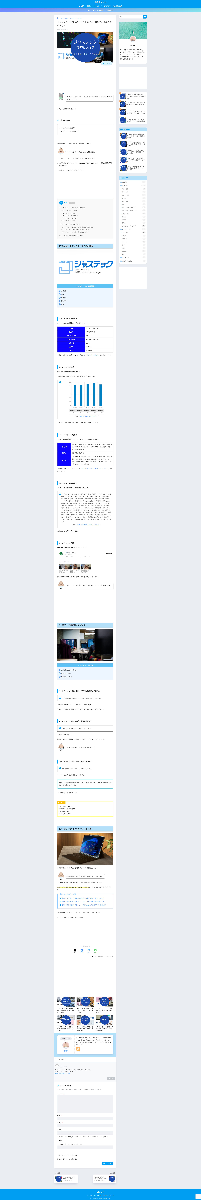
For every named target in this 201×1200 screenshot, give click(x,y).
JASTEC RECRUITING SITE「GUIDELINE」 (94, 468)
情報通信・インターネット (105, 956)
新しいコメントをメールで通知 (68, 1155)
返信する (111, 1078)
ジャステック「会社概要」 (92, 355)
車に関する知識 (117, 6)
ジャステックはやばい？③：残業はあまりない (76, 232)
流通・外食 (133, 189)
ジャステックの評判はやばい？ (70, 224)
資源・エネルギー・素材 (133, 207)
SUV (133, 254)
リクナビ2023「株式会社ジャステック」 (88, 524)
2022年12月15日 (63, 1066)
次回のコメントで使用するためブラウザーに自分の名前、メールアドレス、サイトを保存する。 (84, 1136)
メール (60, 1122)
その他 (133, 235)
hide (72, 202)
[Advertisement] (85, 79)
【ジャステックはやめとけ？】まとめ (72, 235)
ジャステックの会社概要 (69, 210)
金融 (133, 204)
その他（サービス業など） (133, 226)
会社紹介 (81, 6)
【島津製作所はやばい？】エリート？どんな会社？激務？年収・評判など (83, 905)
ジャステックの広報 (68, 220)
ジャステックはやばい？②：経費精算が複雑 (75, 229)
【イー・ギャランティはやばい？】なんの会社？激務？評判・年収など (82, 901)
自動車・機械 (133, 213)
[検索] (145, 17)
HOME (101, 1192)
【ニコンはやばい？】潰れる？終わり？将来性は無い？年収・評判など (82, 898)
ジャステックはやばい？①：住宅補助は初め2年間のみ (78, 227)
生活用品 (133, 198)
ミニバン (133, 251)
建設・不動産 (133, 195)
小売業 (133, 223)
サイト (59, 1130)
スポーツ (133, 242)
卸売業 (133, 220)
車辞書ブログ (100, 2)
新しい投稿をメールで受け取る (68, 1159)
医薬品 (133, 216)
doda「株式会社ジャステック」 (88, 416)
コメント (60, 1094)
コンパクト (133, 232)
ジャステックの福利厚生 (70, 215)
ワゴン (133, 245)
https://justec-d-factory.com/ (62, 1073)
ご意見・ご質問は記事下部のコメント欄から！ (101, 10)
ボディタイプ (98, 6)
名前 (59, 1115)
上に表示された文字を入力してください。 (70, 1144)
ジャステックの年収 (68, 213)
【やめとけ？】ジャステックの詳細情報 (73, 207)
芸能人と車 (107, 6)
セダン (133, 248)
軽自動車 (133, 238)
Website (78, 1051)
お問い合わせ (97, 1195)
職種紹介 (89, 6)
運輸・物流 (133, 192)
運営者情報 (90, 1195)
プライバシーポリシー (108, 1195)
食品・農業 (133, 201)
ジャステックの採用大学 (70, 218)
